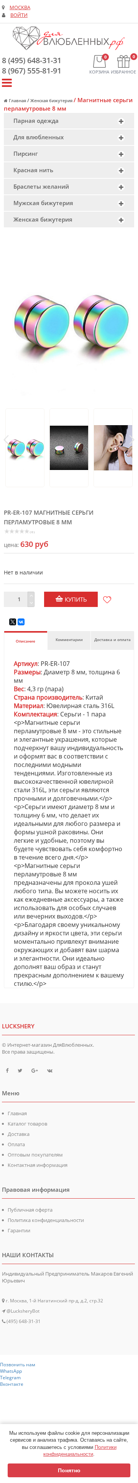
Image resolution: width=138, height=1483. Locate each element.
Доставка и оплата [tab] (112, 639)
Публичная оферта (30, 1209)
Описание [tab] (25, 641)
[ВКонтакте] (21, 621)
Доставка (19, 1134)
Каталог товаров (27, 1123)
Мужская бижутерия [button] (43, 203)
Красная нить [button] (33, 170)
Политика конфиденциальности (46, 1220)
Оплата (16, 1144)
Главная (17, 1113)
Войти (19, 15)
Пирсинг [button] (25, 153)
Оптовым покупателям (35, 1154)
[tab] (69, 121)
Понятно (69, 1470)
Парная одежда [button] (36, 120)
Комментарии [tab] (69, 639)
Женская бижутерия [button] (42, 219)
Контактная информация (37, 1165)
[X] (12, 621)
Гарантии (19, 1230)
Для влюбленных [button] (38, 137)
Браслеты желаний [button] (41, 186)
